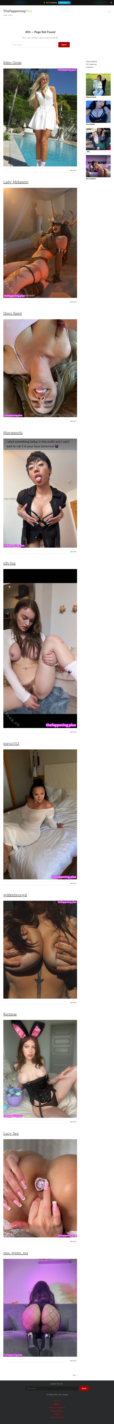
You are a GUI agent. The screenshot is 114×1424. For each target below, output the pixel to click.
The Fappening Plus (51, 1394)
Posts (59, 1394)
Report (57, 1404)
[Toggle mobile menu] (109, 11)
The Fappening (91, 64)
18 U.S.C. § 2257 (57, 1417)
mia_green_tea (15, 1253)
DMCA (57, 1414)
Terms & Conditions (57, 1407)
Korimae (10, 1014)
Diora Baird (12, 313)
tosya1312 (11, 743)
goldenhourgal (15, 895)
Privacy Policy (57, 1411)
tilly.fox (9, 563)
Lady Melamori (15, 182)
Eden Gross (12, 62)
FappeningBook (91, 61)
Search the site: (57, 1384)
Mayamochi (13, 432)
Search (64, 45)
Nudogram (89, 67)
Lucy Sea (11, 1133)
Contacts (57, 1400)
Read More (73, 170)
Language (65, 1394)
